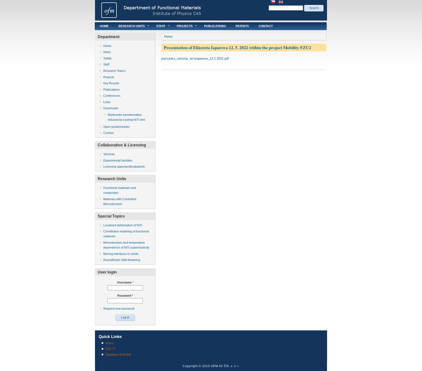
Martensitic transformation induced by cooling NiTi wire (126, 117)
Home (104, 26)
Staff (158, 26)
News (107, 52)
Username (125, 282)
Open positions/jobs (116, 127)
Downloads (110, 108)
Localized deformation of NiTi (122, 225)
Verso (109, 343)
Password (125, 295)
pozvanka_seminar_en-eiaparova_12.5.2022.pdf (195, 58)
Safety (107, 58)
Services (109, 154)
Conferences (111, 96)
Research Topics (114, 71)
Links (106, 102)
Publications (215, 26)
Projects (182, 26)
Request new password (119, 308)
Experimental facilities (117, 160)
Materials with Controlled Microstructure (119, 201)
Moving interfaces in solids (120, 254)
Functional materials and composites (119, 190)
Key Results (111, 83)
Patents (242, 26)
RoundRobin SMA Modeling (121, 260)
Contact (266, 26)
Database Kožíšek (118, 354)
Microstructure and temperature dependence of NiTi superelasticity (126, 245)
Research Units (129, 26)
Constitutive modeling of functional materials (126, 234)
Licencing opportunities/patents (124, 166)
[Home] (211, 19)
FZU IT (110, 349)
